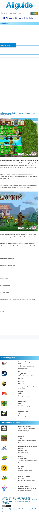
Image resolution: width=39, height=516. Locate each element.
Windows (10, 18)
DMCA (34, 509)
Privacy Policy (17, 509)
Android (29, 18)
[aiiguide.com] (19, 1)
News (20, 18)
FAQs (10, 509)
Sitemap (4, 512)
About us (4, 509)
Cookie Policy (26, 509)
